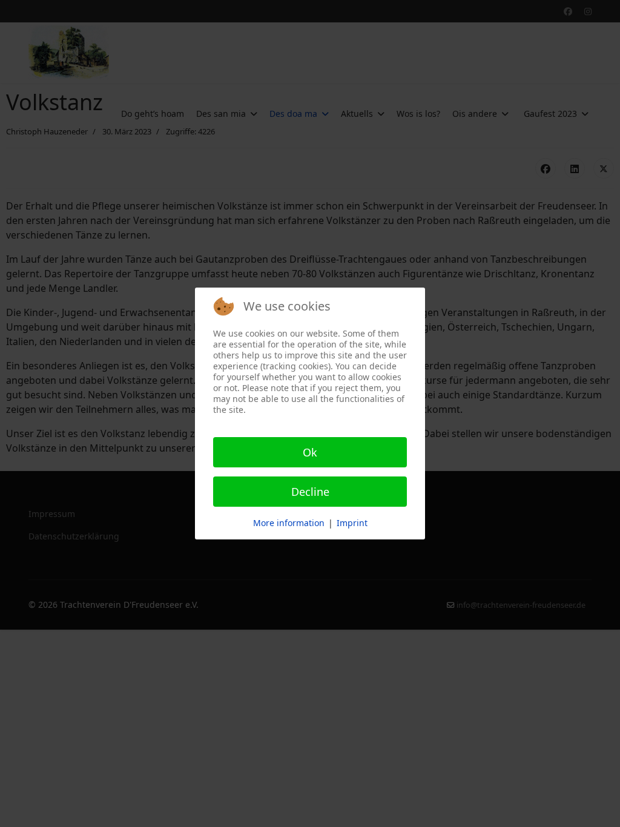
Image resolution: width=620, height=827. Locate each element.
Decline (310, 491)
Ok (310, 452)
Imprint (352, 523)
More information (289, 523)
